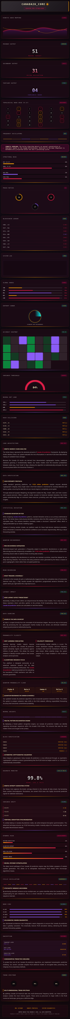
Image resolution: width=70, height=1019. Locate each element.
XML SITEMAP (19, 1008)
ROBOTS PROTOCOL (32, 1008)
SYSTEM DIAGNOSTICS (48, 1008)
